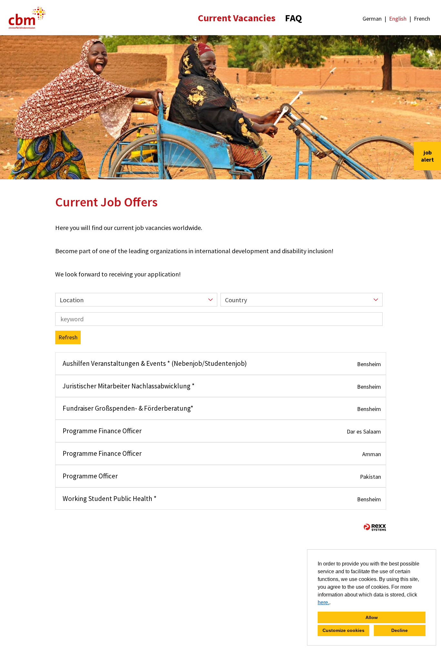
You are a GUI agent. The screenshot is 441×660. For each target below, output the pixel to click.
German (372, 18)
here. (323, 602)
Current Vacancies (236, 18)
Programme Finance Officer (102, 430)
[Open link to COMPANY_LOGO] (27, 18)
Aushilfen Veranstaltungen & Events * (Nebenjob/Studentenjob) (155, 363)
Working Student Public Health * (110, 498)
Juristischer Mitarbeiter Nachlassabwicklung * (129, 386)
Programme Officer (90, 476)
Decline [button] (399, 630)
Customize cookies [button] (343, 630)
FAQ (293, 18)
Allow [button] (371, 617)
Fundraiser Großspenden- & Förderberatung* (128, 408)
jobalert (427, 156)
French (422, 18)
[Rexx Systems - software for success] (375, 527)
